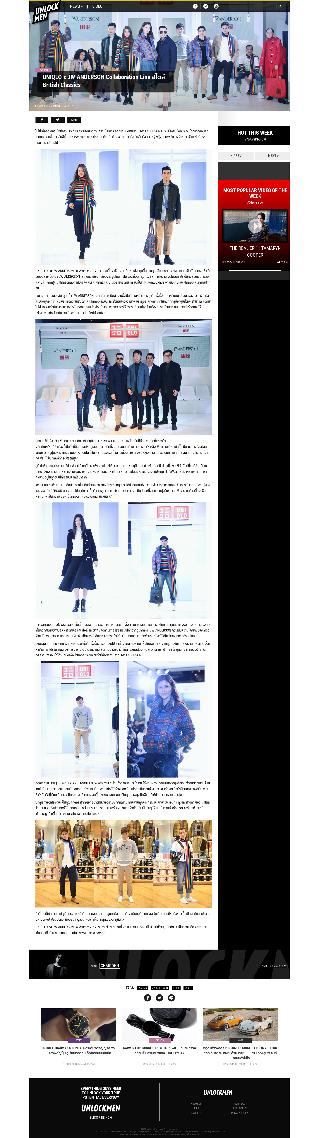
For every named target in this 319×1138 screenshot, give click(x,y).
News (75, 6)
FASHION (142, 987)
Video (97, 6)
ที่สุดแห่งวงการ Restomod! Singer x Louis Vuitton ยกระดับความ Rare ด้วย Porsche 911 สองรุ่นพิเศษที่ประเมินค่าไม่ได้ (240, 1053)
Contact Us (240, 1108)
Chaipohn (110, 965)
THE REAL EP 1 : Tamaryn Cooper (255, 251)
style (176, 987)
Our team (240, 1103)
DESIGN (79, 1040)
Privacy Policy (239, 1113)
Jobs (196, 1108)
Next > (273, 155)
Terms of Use (196, 1113)
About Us (196, 1103)
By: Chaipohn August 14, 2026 (79, 1063)
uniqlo (188, 987)
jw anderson (160, 987)
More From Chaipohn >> (274, 965)
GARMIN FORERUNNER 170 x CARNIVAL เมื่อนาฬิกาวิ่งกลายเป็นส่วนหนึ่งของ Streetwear (159, 1050)
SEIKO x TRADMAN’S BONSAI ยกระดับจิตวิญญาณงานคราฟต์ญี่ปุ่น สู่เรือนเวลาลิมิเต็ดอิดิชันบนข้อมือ (79, 1050)
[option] (159, 56)
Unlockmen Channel (234, 262)
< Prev (236, 155)
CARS (240, 1040)
